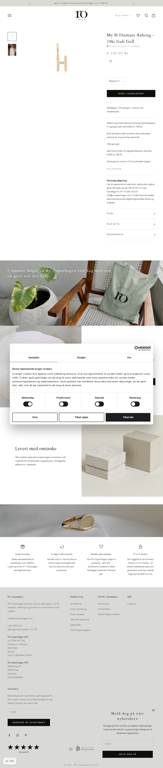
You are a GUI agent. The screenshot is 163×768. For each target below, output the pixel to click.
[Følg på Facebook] (9, 735)
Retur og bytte (77, 614)
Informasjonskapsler (80, 630)
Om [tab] (129, 357)
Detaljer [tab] (81, 357)
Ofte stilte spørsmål (79, 620)
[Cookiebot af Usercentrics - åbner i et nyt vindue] (137, 348)
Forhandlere (104, 609)
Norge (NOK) (122, 15)
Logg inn (132, 604)
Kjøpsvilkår (75, 625)
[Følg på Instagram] (17, 735)
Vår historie (103, 604)
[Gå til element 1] (12, 36)
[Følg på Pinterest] (25, 735)
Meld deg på (127, 754)
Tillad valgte (81, 417)
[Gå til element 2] (12, 50)
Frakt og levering (78, 609)
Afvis (35, 417)
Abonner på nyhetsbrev (28, 722)
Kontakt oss (76, 604)
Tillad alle (128, 417)
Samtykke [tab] (33, 357)
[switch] (63, 404)
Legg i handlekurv (131, 93)
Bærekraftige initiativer (109, 614)
